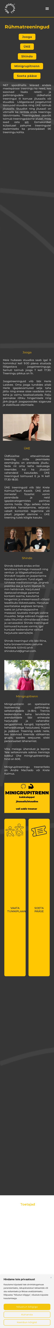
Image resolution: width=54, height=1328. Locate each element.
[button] (47, 8)
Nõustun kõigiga (27, 1306)
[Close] (51, 1277)
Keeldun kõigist (27, 1322)
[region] (27, 1301)
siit (27, 122)
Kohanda (27, 1314)
